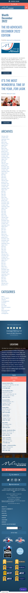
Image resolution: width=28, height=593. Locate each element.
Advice (2, 296)
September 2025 (5, 139)
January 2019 (4, 237)
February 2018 (4, 254)
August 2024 (4, 145)
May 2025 (3, 140)
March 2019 (4, 234)
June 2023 (3, 160)
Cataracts (3, 299)
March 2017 (4, 266)
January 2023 (4, 165)
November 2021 (5, 185)
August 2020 (4, 208)
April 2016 (3, 280)
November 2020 (5, 203)
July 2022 (3, 174)
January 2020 (4, 219)
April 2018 (3, 251)
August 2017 (4, 260)
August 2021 (4, 189)
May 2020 (3, 212)
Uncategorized (4, 313)
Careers (4, 517)
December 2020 (5, 202)
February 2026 (4, 136)
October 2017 (4, 257)
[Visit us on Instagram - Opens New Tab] (15, 480)
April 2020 (3, 214)
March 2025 (4, 142)
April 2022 (3, 177)
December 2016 (5, 269)
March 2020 (4, 215)
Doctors (4, 511)
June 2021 (3, 192)
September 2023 (5, 157)
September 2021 (5, 188)
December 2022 (5, 166)
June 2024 (3, 146)
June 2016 (3, 278)
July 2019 (3, 228)
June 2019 (3, 229)
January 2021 (4, 200)
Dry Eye (3, 304)
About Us (4, 506)
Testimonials (4, 312)
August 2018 (4, 245)
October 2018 (4, 242)
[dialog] (5, 592)
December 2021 (5, 183)
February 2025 (4, 143)
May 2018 (3, 249)
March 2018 (4, 252)
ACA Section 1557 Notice (14, 503)
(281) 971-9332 (6, 405)
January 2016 (4, 284)
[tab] (14, 375)
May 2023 (3, 162)
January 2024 (4, 151)
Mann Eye (9, 40)
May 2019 (3, 231)
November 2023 (5, 154)
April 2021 (3, 196)
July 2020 (3, 209)
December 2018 (5, 238)
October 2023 (4, 156)
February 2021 (4, 199)
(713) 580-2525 (6, 442)
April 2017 (3, 265)
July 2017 (3, 261)
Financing (4, 515)
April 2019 (3, 232)
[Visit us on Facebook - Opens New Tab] (12, 480)
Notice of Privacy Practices (14, 497)
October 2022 (4, 170)
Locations (4, 519)
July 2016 (3, 277)
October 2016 (4, 272)
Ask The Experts (5, 298)
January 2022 (4, 182)
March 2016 (4, 281)
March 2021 (4, 197)
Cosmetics (3, 302)
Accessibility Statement (14, 499)
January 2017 (4, 268)
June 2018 (3, 248)
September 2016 (5, 274)
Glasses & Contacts (6, 307)
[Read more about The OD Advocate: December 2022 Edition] (10, 49)
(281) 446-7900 (6, 450)
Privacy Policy (14, 495)
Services (4, 513)
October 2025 (4, 137)
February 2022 (4, 180)
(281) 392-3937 (6, 427)
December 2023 (5, 153)
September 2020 (5, 206)
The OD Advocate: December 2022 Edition (12, 31)
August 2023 (4, 159)
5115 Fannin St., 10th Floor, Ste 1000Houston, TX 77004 (10, 385)
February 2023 (4, 163)
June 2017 (3, 263)
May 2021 (3, 194)
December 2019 (5, 220)
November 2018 (5, 240)
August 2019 (4, 226)
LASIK (14, 93)
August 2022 (4, 173)
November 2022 (5, 168)
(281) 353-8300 (6, 412)
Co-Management (16, 40)
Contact (4, 522)
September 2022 (5, 171)
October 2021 (4, 186)
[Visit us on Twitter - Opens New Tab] (8, 480)
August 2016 (4, 275)
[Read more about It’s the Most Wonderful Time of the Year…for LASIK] (10, 102)
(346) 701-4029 (6, 420)
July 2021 (3, 191)
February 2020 (4, 217)
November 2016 (5, 271)
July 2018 (3, 246)
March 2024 (4, 148)
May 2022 (3, 176)
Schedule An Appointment (9, 524)
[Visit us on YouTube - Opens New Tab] (19, 480)
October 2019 (4, 223)
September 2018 (5, 243)
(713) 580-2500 (6, 388)
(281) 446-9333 (6, 435)
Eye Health (4, 305)
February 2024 (4, 150)
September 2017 (5, 258)
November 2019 (5, 222)
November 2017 (5, 255)
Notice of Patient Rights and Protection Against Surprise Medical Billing (13, 501)
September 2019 (5, 225)
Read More (6, 73)
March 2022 (4, 179)
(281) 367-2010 (6, 397)
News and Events (5, 310)
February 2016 (4, 283)
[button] (26, 7)
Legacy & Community (7, 509)
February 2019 (4, 235)
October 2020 (4, 205)
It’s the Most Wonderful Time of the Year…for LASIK (13, 84)
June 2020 (3, 211)
